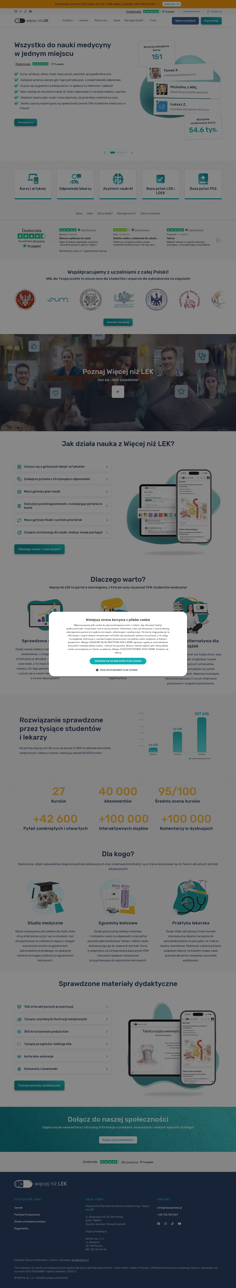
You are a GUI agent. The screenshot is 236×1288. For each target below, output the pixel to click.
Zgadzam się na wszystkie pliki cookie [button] (118, 661)
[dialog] (118, 644)
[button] (118, 670)
